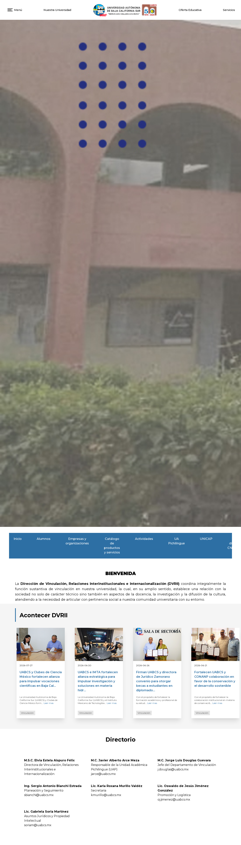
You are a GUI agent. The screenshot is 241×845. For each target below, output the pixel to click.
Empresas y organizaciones (77, 541)
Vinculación (27, 712)
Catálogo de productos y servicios (112, 545)
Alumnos (43, 539)
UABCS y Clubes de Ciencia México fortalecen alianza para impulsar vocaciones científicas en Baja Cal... (41, 679)
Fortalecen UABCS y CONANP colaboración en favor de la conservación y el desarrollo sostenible (214, 679)
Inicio (18, 539)
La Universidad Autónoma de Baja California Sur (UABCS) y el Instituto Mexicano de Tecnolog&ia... (97, 700)
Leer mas (48, 703)
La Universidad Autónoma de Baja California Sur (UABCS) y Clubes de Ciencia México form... (38, 700)
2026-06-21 (200, 665)
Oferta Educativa (190, 10)
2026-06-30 (84, 665)
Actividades (144, 539)
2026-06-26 (142, 665)
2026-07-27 (26, 665)
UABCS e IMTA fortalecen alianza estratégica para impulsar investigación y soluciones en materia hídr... (98, 681)
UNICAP (206, 539)
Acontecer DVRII (44, 615)
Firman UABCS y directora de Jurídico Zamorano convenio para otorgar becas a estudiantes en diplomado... (156, 681)
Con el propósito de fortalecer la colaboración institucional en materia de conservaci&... (214, 700)
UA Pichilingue (176, 541)
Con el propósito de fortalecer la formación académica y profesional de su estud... (156, 700)
